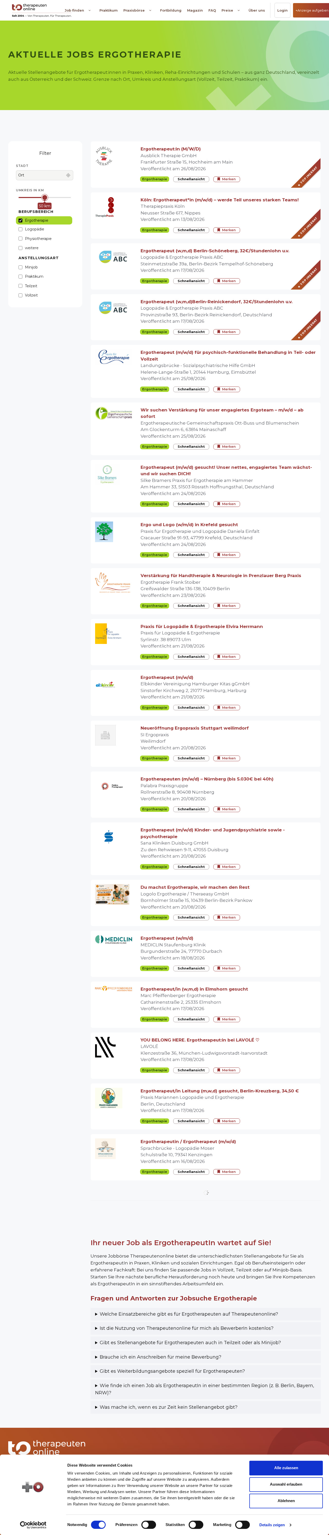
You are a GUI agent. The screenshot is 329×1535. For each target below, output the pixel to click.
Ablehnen (286, 1500)
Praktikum (108, 10)
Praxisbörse (134, 10)
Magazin (195, 10)
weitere (32, 248)
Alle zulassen (286, 1468)
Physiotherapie (38, 238)
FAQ (212, 10)
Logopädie (34, 229)
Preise (227, 10)
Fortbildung (170, 10)
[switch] (148, 1525)
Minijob (31, 267)
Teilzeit (31, 286)
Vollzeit (31, 295)
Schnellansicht (191, 179)
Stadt (22, 166)
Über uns (257, 10)
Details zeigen (272, 1525)
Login (282, 10)
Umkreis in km (30, 190)
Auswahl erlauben (286, 1484)
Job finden (74, 10)
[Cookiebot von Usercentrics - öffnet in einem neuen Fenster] (33, 1525)
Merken (229, 179)
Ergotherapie (36, 220)
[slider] (44, 197)
